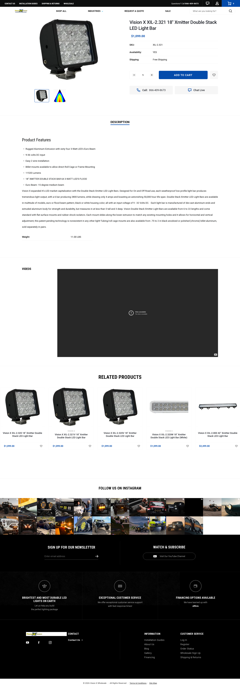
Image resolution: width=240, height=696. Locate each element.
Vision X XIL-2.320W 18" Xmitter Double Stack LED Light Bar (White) (169, 436)
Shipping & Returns (51, 3)
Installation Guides (154, 640)
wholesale (69, 3)
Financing (149, 657)
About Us (149, 644)
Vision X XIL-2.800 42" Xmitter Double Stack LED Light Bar (217, 434)
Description (120, 122)
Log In (183, 640)
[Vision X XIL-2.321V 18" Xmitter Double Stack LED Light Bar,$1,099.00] (71, 407)
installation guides (28, 3)
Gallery (148, 653)
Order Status (187, 648)
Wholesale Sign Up (190, 653)
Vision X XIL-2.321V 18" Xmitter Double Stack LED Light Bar (71, 436)
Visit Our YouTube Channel (172, 556)
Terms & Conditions (138, 683)
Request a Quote (134, 11)
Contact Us (10, 3)
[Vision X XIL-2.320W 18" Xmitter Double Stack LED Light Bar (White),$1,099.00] (168, 407)
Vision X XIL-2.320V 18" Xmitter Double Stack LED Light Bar (120, 434)
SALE (168, 11)
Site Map (153, 683)
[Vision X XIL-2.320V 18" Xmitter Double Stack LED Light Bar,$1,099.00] (120, 407)
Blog (146, 648)
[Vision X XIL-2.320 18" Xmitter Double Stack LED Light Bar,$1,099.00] (22, 407)
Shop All (61, 11)
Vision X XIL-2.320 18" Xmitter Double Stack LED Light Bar (22, 434)
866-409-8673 (192, 3)
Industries (94, 11)
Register (184, 644)
